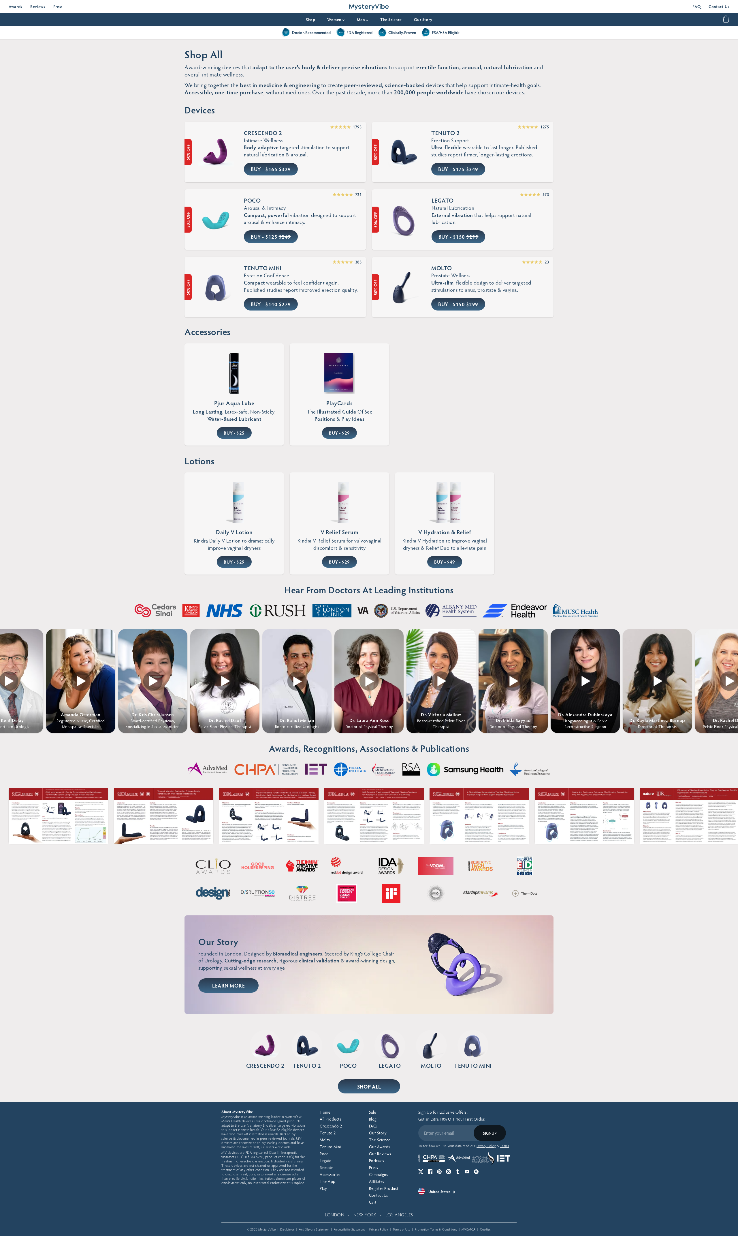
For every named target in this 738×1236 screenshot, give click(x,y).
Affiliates (376, 1181)
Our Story (423, 19)
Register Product (383, 1188)
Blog (373, 1119)
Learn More (228, 985)
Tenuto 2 (328, 1133)
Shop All (369, 1086)
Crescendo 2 (331, 1126)
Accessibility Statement (349, 1229)
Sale (372, 1112)
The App (328, 1181)
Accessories (330, 1174)
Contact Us (719, 6)
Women (336, 19)
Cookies (485, 1229)
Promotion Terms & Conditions (436, 1229)
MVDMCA (469, 1229)
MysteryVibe (267, 1229)
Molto (325, 1139)
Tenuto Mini (330, 1146)
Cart (372, 1202)
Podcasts (376, 1160)
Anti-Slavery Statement (314, 1229)
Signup (489, 1133)
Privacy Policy (378, 1229)
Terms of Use (402, 1229)
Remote (326, 1167)
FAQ (696, 6)
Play (323, 1188)
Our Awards (379, 1146)
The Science (391, 19)
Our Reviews (380, 1153)
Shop (310, 19)
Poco (324, 1153)
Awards (15, 6)
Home (325, 1112)
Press (58, 6)
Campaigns (378, 1174)
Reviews (37, 6)
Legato (326, 1160)
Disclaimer (287, 1229)
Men (362, 19)
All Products (330, 1119)
